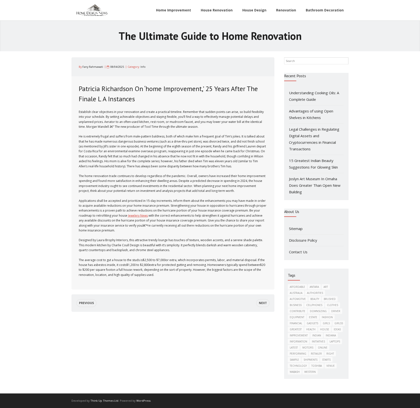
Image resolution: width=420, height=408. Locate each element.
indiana (331, 335)
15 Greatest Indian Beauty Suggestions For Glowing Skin (313, 164)
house (324, 329)
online (322, 347)
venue (330, 365)
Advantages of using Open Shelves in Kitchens (311, 114)
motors (307, 347)
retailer (316, 353)
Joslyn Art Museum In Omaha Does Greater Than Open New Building (315, 185)
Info (143, 66)
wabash (295, 372)
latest (294, 347)
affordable (297, 287)
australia (296, 293)
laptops (335, 341)
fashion (327, 317)
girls (326, 323)
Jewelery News (138, 215)
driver (335, 311)
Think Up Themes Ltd (104, 400)
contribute (297, 311)
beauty (314, 299)
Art (326, 287)
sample (294, 359)
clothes (332, 305)
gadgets (312, 323)
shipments (310, 359)
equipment (297, 317)
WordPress (143, 400)
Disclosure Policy (303, 240)
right (330, 353)
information (298, 341)
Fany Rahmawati (92, 66)
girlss (338, 323)
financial (296, 323)
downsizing (318, 311)
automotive (298, 299)
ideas (337, 329)
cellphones (314, 305)
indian (316, 335)
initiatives (318, 341)
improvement (299, 335)
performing (298, 353)
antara (314, 287)
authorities (315, 293)
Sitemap (296, 228)
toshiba (316, 365)
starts (326, 359)
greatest (296, 329)
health (310, 329)
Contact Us (298, 251)
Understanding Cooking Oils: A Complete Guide (314, 96)
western (310, 372)
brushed (330, 299)
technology (298, 365)
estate (313, 317)
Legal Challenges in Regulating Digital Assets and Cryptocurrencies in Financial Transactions (314, 139)
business (296, 305)
